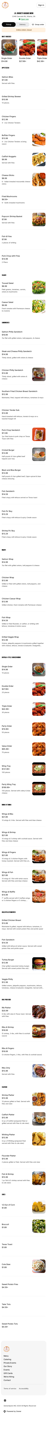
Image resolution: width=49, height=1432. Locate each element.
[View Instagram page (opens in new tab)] (5, 1400)
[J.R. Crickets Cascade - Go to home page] (5, 5)
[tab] (9, 24)
